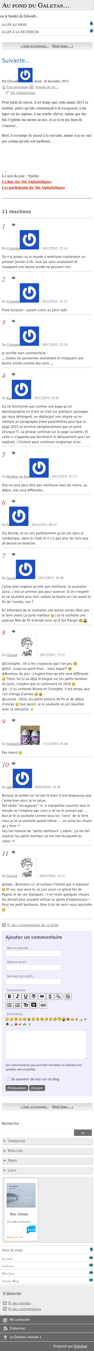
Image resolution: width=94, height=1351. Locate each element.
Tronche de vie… (47, 87)
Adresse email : (17, 962)
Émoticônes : (15, 1014)
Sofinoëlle (13, 743)
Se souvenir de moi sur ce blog (35, 1079)
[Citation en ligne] (42, 996)
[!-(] (68, 1019)
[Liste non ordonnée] (9, 1005)
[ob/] (85, 1019)
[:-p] (72, 1019)
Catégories (16, 1141)
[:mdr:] (63, 1019)
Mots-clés (15, 1151)
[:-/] (16, 1019)
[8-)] (42, 1019)
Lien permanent (17, 87)
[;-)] (11, 1019)
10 (5, 764)
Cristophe (13, 248)
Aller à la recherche (20, 32)
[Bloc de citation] (34, 1005)
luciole (11, 577)
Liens (12, 1170)
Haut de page (12, 1250)
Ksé (9, 398)
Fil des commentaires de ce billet (33, 925)
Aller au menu (14, 25)
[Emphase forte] (9, 996)
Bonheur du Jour (18, 476)
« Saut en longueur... (34, 45)
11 (5, 853)
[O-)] (55, 1019)
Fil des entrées (19, 1303)
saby (10, 787)
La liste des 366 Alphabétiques (26, 181)
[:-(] (33, 1019)
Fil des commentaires (24, 1309)
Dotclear (80, 1346)
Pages (12, 1160)
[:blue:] (7, 1024)
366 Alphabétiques (22, 92)
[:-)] (7, 1019)
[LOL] (24, 1019)
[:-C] (37, 1019)
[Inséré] (25, 996)
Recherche (10, 1123)
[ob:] (81, 1019)
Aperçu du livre (15, 1237)
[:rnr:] (20, 1024)
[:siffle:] (59, 1019)
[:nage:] (11, 1024)
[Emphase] (17, 996)
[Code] (50, 996)
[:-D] (29, 1019)
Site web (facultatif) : (20, 976)
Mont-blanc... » (62, 45)
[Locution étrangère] (58, 996)
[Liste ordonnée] (17, 1005)
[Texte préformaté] (25, 1005)
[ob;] (76, 1019)
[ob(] (16, 1024)
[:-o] (46, 1019)
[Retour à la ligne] (68, 996)
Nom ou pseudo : (18, 948)
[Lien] (43, 1005)
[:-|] (20, 1019)
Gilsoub (12, 654)
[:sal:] (24, 1024)
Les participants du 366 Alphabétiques (33, 187)
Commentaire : (17, 990)
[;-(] (50, 1019)
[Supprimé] (34, 996)
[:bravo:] (29, 1024)
